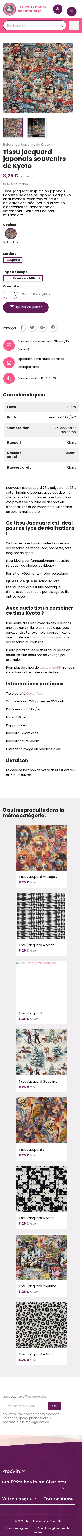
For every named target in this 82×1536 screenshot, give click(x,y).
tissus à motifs (51, 667)
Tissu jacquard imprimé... (38, 1286)
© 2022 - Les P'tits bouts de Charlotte (38, 1521)
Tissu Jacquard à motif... (37, 945)
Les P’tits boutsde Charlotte (32, 9)
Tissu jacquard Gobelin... (38, 1081)
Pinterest (53, 327)
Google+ (42, 327)
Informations (58, 1499)
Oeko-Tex (34, 693)
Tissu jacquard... (31, 1013)
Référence (11, 145)
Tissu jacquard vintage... (38, 877)
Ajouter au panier (26, 307)
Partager (22, 327)
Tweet (32, 327)
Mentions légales (17, 1528)
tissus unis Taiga (42, 637)
